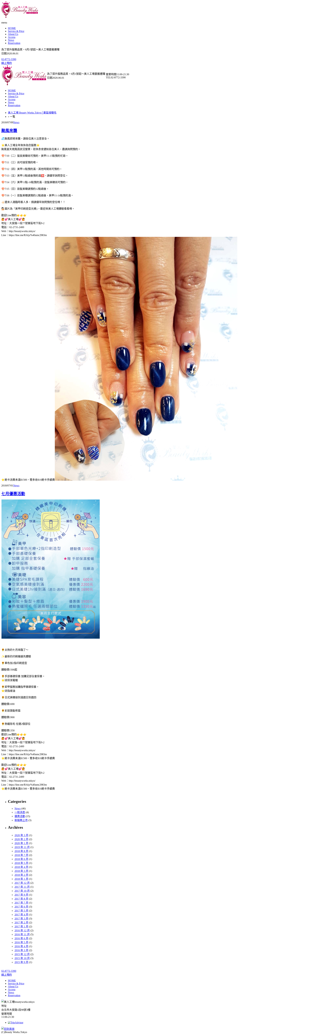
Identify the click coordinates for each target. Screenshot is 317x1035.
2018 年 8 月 (21, 851)
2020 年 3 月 (21, 835)
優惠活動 (20, 816)
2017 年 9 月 (21, 894)
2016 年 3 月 (21, 950)
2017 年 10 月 (22, 890)
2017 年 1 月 (21, 926)
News (11, 40)
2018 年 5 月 (21, 863)
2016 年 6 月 (21, 938)
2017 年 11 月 (22, 886)
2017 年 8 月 (21, 898)
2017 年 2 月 (21, 922)
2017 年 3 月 (21, 918)
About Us (13, 34)
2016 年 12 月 (22, 930)
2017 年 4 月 (21, 914)
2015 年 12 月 (22, 954)
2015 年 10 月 (22, 958)
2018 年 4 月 (21, 867)
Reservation (14, 43)
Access (11, 37)
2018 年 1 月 (21, 878)
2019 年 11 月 (22, 847)
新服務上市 (21, 820)
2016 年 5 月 (21, 942)
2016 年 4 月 (21, 946)
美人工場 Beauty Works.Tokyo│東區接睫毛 (32, 112)
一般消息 (20, 812)
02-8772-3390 (8, 59)
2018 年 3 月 (21, 871)
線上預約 (6, 63)
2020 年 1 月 (21, 843)
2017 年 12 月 (22, 882)
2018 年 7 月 (21, 855)
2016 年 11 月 (22, 934)
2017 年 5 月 (21, 910)
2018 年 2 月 (21, 875)
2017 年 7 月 (21, 902)
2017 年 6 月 (21, 906)
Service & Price (16, 31)
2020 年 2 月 (21, 839)
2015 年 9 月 (21, 962)
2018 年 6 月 (21, 859)
